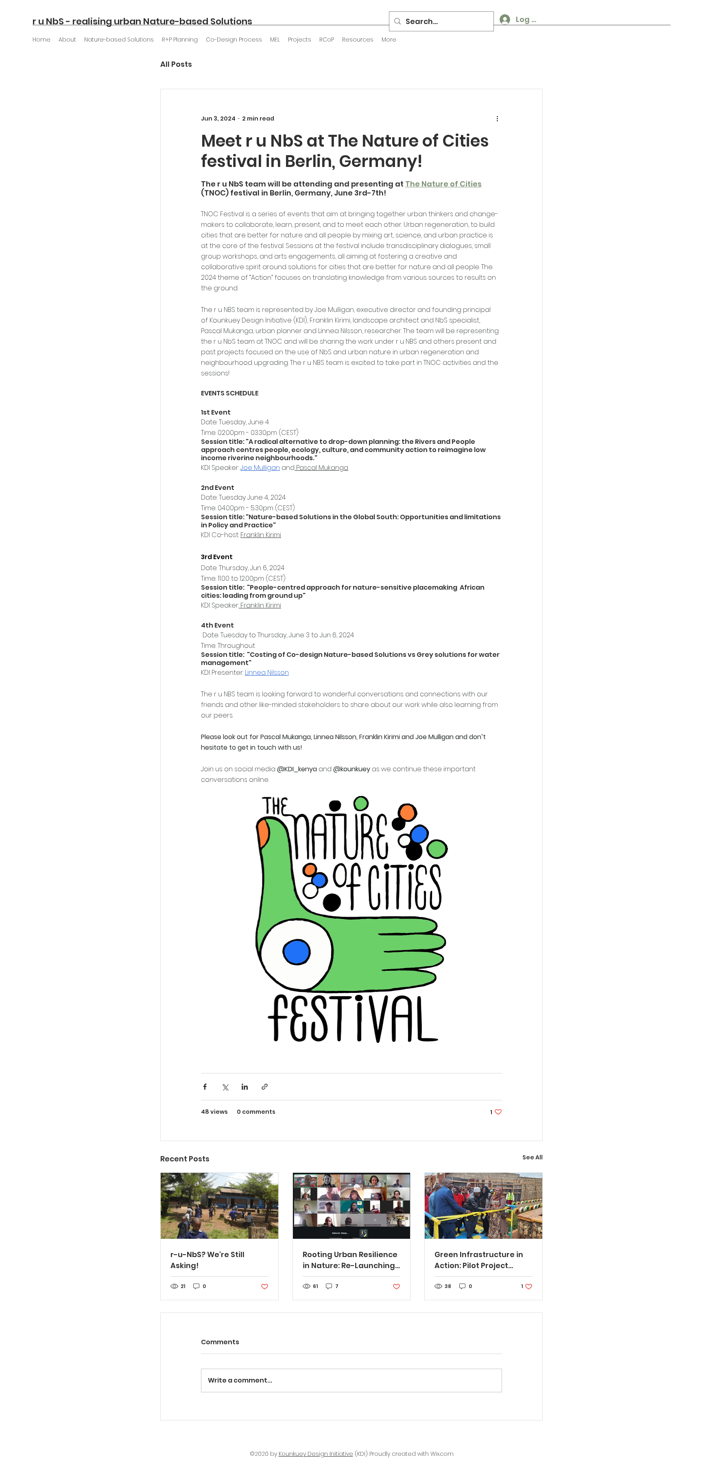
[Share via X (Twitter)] (225, 1087)
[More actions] (497, 118)
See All (532, 1157)
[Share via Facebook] (205, 1087)
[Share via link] (265, 1087)
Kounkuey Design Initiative (316, 1454)
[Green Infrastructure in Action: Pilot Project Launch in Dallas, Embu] (483, 1206)
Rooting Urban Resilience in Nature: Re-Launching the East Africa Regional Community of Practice (350, 1260)
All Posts (176, 64)
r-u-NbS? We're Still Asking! (207, 1260)
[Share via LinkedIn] (245, 1087)
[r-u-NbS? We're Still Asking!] (219, 1206)
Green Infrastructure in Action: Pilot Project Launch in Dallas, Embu (478, 1260)
